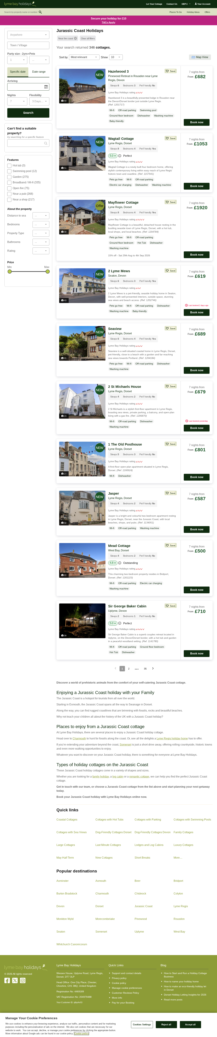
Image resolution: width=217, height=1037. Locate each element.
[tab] (17, 72)
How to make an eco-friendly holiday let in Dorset (185, 988)
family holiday (100, 776)
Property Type (15, 233)
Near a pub (23, 193)
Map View (202, 57)
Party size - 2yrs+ (18, 53)
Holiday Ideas (193, 12)
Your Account (203, 4)
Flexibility (35, 95)
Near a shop (23, 199)
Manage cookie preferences (127, 988)
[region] (108, 1025)
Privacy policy (119, 978)
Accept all (190, 1024)
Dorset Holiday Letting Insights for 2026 (185, 994)
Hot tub (19, 165)
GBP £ (185, 4)
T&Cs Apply (108, 22)
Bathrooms (13, 242)
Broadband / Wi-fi (27, 182)
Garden (21, 176)
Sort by (63, 57)
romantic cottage (139, 776)
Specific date (18, 71)
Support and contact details (126, 973)
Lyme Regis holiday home (172, 738)
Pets (32, 53)
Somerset (125, 744)
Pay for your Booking (123, 1002)
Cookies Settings (142, 1024)
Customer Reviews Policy (125, 992)
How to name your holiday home (181, 981)
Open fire (21, 188)
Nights (11, 95)
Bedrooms (13, 224)
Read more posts (173, 999)
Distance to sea (16, 215)
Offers (207, 12)
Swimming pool (25, 171)
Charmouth (79, 738)
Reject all (166, 1024)
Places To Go (176, 12)
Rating (11, 250)
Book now (196, 122)
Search (28, 112)
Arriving (12, 81)
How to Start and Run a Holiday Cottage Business (185, 975)
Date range (39, 71)
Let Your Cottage (154, 4)
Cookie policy (119, 983)
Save (172, 71)
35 (145, 668)
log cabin (117, 776)
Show (104, 57)
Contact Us (171, 4)
